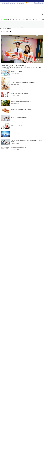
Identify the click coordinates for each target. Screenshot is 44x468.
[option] (22, 49)
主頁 (1, 28)
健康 (43, 19)
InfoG (30, 19)
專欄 (33, 19)
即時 (11, 19)
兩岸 (20, 19)
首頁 (2, 19)
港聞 (17, 19)
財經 (27, 19)
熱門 (14, 19)
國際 (24, 19)
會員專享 (7, 19)
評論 (37, 19)
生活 (40, 19)
